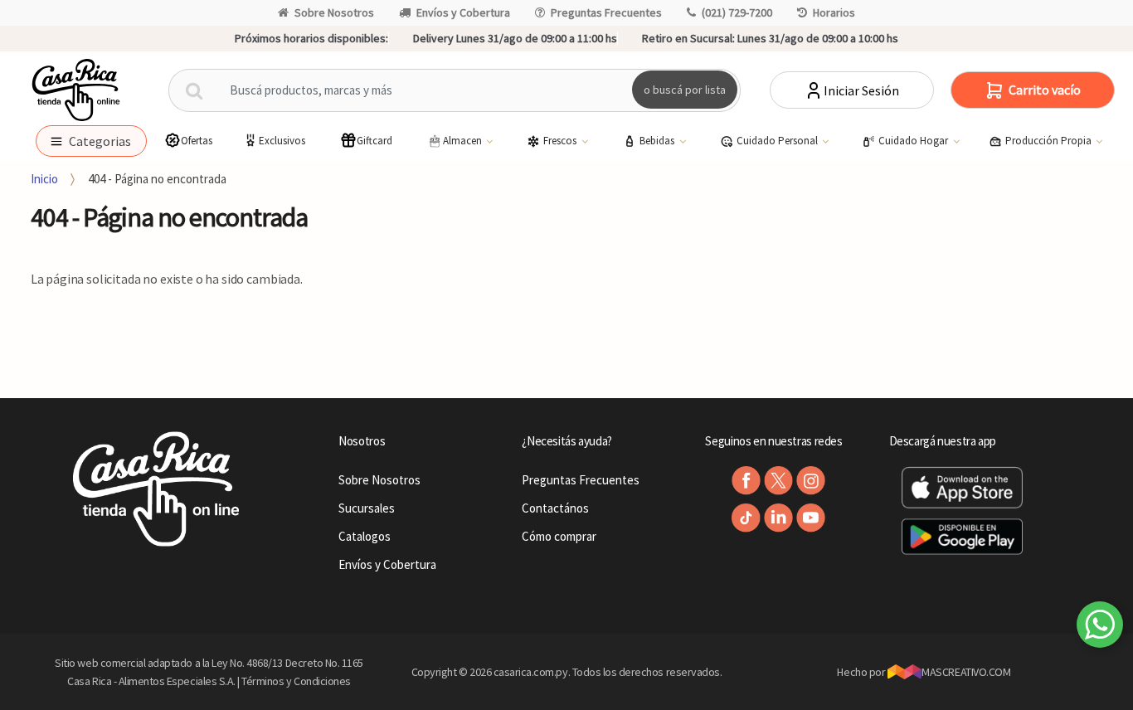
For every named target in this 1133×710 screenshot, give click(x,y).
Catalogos (364, 536)
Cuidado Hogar (914, 141)
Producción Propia (1049, 141)
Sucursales (366, 508)
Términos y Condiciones (296, 681)
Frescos (561, 141)
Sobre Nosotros (334, 12)
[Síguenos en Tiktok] (746, 517)
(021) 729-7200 (737, 12)
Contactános (555, 508)
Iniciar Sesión (861, 90)
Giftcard (374, 141)
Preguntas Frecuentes (606, 12)
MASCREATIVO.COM (965, 671)
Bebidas (658, 141)
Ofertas (196, 141)
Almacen (463, 141)
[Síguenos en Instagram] (811, 480)
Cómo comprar (559, 536)
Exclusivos (282, 141)
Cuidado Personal (778, 141)
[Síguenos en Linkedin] (778, 517)
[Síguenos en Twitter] (778, 480)
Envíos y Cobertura (463, 12)
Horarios (834, 12)
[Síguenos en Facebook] (746, 480)
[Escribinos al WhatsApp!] (1100, 627)
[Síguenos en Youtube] (811, 517)
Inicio (44, 179)
